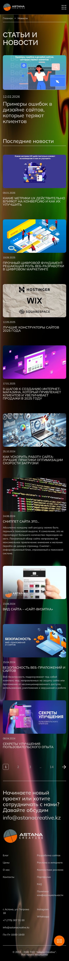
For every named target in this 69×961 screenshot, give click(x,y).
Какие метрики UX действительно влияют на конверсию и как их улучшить (34, 201)
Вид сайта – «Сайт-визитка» (28, 609)
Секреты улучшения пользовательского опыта (28, 745)
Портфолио (44, 877)
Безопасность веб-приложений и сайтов (34, 669)
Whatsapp (43, 916)
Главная (8, 18)
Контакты (8, 877)
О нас (6, 869)
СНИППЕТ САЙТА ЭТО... (21, 521)
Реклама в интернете (50, 862)
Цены (6, 862)
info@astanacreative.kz (32, 818)
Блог (5, 855)
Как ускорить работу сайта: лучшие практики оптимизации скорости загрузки (33, 460)
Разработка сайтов (48, 855)
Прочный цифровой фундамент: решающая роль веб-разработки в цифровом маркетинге (33, 266)
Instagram (43, 909)
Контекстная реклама (50, 869)
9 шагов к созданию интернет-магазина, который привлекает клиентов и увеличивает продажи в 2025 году (32, 393)
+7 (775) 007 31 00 (13, 920)
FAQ (39, 884)
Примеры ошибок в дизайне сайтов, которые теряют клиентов (27, 112)
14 (52, 767)
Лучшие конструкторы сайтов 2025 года (31, 329)
